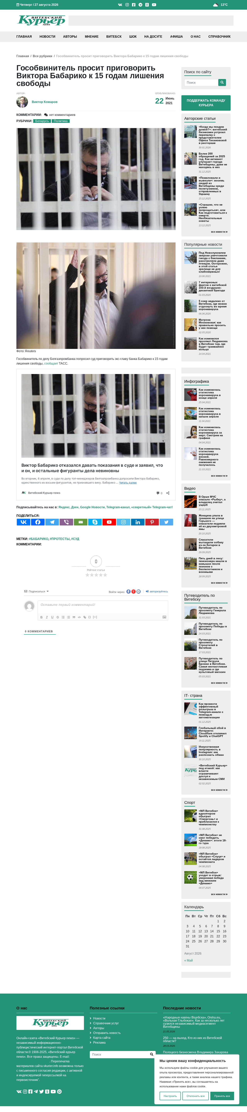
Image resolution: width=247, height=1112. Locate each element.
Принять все (222, 1096)
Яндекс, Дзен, (68, 507)
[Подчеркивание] (52, 617)
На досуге (153, 36)
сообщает (51, 363)
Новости (47, 36)
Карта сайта (101, 1037)
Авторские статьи (200, 118)
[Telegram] (52, 522)
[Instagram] (123, 522)
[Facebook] (38, 522)
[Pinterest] (152, 522)
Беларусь (42, 121)
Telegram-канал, (118, 507)
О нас (196, 36)
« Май (188, 960)
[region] (196, 1079)
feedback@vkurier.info (32, 1061)
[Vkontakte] (23, 522)
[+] (95, 617)
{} (89, 617)
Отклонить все (196, 1096)
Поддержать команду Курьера (206, 103)
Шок (133, 36)
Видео (189, 488)
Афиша (176, 36)
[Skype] (95, 522)
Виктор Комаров (45, 102)
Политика (61, 121)
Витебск (114, 36)
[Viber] (66, 522)
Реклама (99, 1042)
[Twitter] (166, 522)
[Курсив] (47, 617)
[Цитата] (74, 617)
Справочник (219, 36)
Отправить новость (107, 1033)
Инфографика (196, 381)
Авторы (70, 36)
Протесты (61, 539)
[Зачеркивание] (57, 617)
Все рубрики (42, 56)
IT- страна (193, 695)
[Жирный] (41, 617)
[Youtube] (109, 522)
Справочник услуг (106, 1023)
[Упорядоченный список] (63, 617)
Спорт (189, 802)
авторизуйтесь (158, 591)
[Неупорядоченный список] (68, 617)
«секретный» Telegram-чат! (152, 507)
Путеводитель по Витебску (199, 597)
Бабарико (39, 539)
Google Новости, (93, 507)
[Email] (80, 522)
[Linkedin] (138, 522)
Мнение (92, 36)
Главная (24, 36)
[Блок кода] (79, 617)
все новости (218, 231)
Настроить (170, 1096)
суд (76, 539)
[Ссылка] (84, 617)
